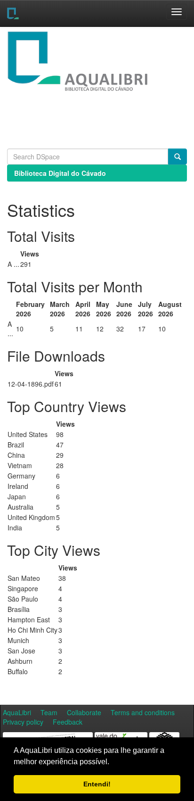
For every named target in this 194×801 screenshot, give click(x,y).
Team (48, 712)
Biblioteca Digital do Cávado (60, 173)
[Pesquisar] (177, 157)
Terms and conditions (143, 712)
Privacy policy (23, 722)
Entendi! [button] (97, 784)
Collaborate (84, 712)
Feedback (67, 722)
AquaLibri (17, 712)
